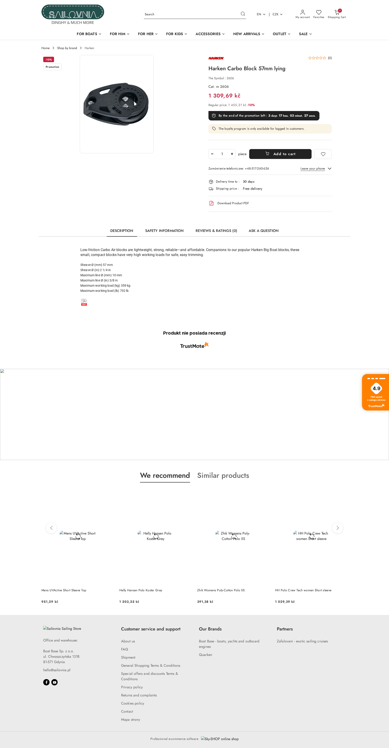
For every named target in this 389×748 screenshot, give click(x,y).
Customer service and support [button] (150, 629)
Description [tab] (121, 230)
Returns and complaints (139, 695)
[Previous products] (51, 528)
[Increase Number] (231, 154)
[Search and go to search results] (243, 14)
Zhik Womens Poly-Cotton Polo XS (143, 590)
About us (128, 641)
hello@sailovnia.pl (56, 670)
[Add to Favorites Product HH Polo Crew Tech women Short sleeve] (264, 493)
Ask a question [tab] (264, 230)
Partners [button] (285, 629)
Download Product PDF (233, 203)
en (259, 14)
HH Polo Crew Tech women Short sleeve (225, 590)
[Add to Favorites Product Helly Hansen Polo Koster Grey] (108, 493)
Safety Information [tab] (164, 230)
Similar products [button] (223, 475)
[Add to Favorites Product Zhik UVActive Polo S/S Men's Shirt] (342, 493)
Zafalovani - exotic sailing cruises (302, 641)
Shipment (128, 657)
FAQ (124, 649)
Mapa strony (130, 719)
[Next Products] (338, 528)
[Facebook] (46, 682)
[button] (117, 104)
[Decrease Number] (212, 154)
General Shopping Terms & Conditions (150, 665)
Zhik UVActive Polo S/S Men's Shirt (299, 590)
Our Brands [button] (210, 629)
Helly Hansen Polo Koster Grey (62, 590)
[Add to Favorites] (323, 154)
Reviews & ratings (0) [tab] (216, 230)
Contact (127, 711)
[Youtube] (54, 682)
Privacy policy (132, 687)
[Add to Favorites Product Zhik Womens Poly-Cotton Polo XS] (186, 493)
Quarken (205, 654)
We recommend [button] (165, 475)
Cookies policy (132, 703)
